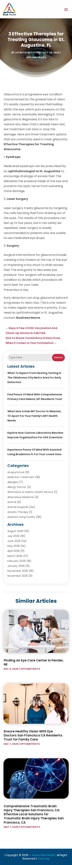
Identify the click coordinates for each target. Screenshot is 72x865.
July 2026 (13, 536)
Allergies (12, 482)
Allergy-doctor (16, 487)
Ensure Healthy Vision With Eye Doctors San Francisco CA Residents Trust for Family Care (33, 735)
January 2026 (16, 566)
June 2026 (14, 541)
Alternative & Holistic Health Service (30, 492)
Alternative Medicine (20, 497)
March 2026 (15, 556)
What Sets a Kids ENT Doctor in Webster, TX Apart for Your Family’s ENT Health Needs (34, 415)
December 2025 (17, 571)
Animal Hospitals (17, 507)
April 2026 (13, 551)
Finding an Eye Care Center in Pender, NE (34, 662)
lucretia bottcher (28, 52)
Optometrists (36, 57)
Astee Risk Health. (44, 855)
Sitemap (44, 858)
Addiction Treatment (21, 477)
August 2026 (15, 531)
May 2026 (13, 546)
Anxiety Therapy (17, 512)
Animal (11, 502)
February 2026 (16, 561)
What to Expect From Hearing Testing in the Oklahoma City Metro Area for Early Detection (34, 377)
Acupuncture (15, 472)
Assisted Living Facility (21, 517)
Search (58, 357)
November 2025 (17, 576)
